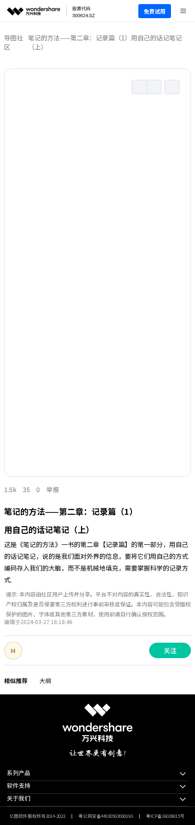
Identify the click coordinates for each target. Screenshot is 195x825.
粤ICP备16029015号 (165, 816)
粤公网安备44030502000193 (105, 816)
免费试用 (155, 11)
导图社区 (13, 42)
